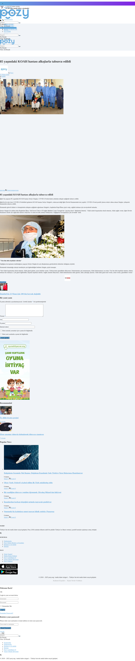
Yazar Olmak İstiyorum (11, 559)
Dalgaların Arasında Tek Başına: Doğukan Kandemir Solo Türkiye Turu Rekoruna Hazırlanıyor (43, 473)
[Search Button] (19, 35)
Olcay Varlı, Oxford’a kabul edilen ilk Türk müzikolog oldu (28, 483)
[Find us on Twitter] (1, 655)
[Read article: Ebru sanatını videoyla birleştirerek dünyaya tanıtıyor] (67, 427)
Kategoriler (7, 642)
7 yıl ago (2, 438)
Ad (1, 319)
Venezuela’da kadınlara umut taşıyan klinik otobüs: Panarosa (29, 511)
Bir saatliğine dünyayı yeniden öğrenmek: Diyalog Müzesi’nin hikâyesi (32, 492)
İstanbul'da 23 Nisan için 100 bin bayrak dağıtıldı (20, 294)
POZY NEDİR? (9, 26)
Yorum (2, 316)
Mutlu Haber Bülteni (10, 556)
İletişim (6, 3)
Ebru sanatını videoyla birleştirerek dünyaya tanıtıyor (22, 434)
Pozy (11, 73)
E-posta (2, 323)
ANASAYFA (8, 19)
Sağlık (4, 76)
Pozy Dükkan (8, 561)
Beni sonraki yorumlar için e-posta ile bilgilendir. (17, 330)
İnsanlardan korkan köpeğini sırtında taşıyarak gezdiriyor (27, 502)
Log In (2, 631)
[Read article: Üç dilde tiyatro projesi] (67, 410)
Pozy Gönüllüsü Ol (10, 558)
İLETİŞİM (7, 31)
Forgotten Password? (6, 613)
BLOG (6, 30)
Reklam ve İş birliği (10, 544)
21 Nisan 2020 (4, 74)
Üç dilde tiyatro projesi (9, 418)
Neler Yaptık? (8, 554)
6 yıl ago (2, 421)
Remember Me (7, 606)
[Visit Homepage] (14, 18)
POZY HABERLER (10, 29)
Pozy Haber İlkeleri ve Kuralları (14, 543)
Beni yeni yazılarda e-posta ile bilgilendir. (15, 334)
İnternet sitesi (4, 327)
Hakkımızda (8, 541)
